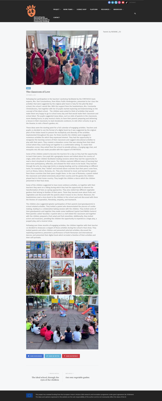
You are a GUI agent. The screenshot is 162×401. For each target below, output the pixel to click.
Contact (56, 17)
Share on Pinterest (72, 356)
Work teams (68, 9)
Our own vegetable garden (77, 377)
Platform (94, 9)
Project (56, 9)
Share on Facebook (36, 356)
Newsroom (118, 9)
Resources (105, 9)
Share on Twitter (53, 356)
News (28, 88)
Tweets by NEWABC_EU (112, 32)
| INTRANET (132, 2)
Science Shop (81, 9)
